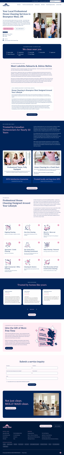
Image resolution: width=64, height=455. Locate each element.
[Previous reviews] (27, 309)
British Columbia (9, 444)
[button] (8, 29)
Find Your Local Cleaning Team (28, 4)
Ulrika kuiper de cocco (48, 291)
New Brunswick (21, 444)
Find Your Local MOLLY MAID (44, 1)
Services (18, 4)
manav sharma (27, 291)
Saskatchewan (5, 446)
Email (7, 376)
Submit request (32, 384)
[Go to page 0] (30, 309)
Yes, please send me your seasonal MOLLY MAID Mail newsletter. (19, 381)
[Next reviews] (36, 309)
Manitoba (15, 444)
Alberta (4, 444)
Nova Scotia (27, 444)
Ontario (50, 444)
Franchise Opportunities (50, 4)
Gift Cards (43, 4)
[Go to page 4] (33, 309)
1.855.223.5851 (35, 1)
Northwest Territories (44, 444)
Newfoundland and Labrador (34, 444)
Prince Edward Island (56, 444)
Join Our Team (58, 4)
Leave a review (32, 314)
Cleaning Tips (37, 4)
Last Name (34, 365)
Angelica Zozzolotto (8, 291)
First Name (8, 365)
